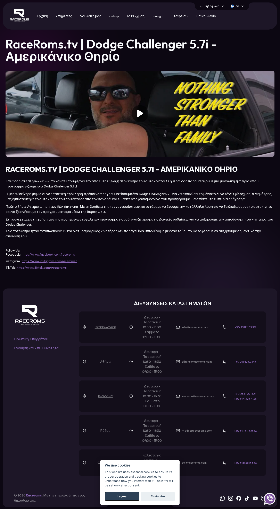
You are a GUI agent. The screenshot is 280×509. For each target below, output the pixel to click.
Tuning (156, 16)
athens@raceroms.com (197, 361)
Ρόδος (105, 431)
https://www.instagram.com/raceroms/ (49, 261)
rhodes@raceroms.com (197, 430)
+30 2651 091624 (245, 394)
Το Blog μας (135, 16)
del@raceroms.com (194, 462)
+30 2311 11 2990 (245, 327)
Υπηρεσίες (63, 16)
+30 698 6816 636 (245, 463)
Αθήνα (105, 362)
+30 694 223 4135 (245, 399)
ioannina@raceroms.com (198, 396)
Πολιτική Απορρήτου (31, 339)
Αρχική (42, 16)
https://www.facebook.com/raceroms (48, 254)
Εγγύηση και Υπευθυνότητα (36, 348)
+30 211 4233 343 (245, 362)
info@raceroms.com (195, 327)
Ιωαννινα (105, 396)
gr (237, 6)
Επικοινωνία (206, 16)
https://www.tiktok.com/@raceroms (42, 267)
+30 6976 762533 (245, 431)
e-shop (114, 16)
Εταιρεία (179, 16)
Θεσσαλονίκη (105, 327)
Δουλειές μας (90, 16)
